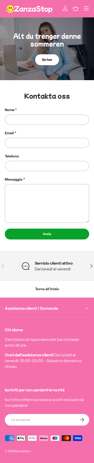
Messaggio (14, 179)
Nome (9, 110)
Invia (47, 234)
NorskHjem (22, 451)
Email (9, 133)
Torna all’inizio (47, 289)
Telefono (12, 156)
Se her (47, 59)
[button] (75, 8)
